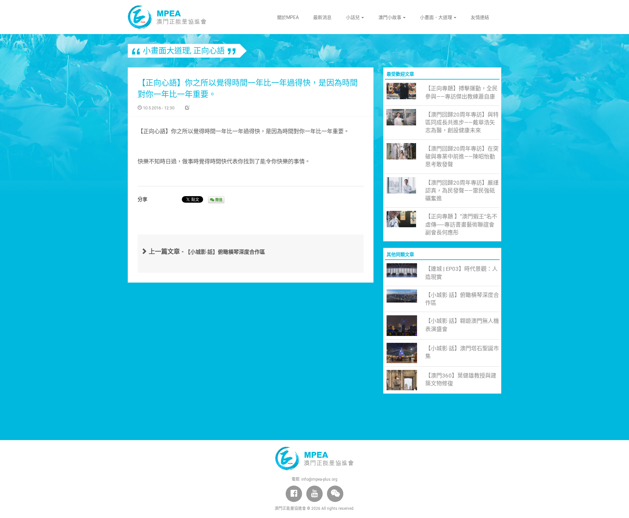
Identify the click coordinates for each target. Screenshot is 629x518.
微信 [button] (218, 200)
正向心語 (209, 50)
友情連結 (480, 17)
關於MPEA (288, 17)
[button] (335, 494)
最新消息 (322, 17)
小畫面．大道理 (436, 17)
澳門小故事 (390, 17)
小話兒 (353, 17)
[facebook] (294, 494)
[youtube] (314, 494)
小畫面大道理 (166, 50)
